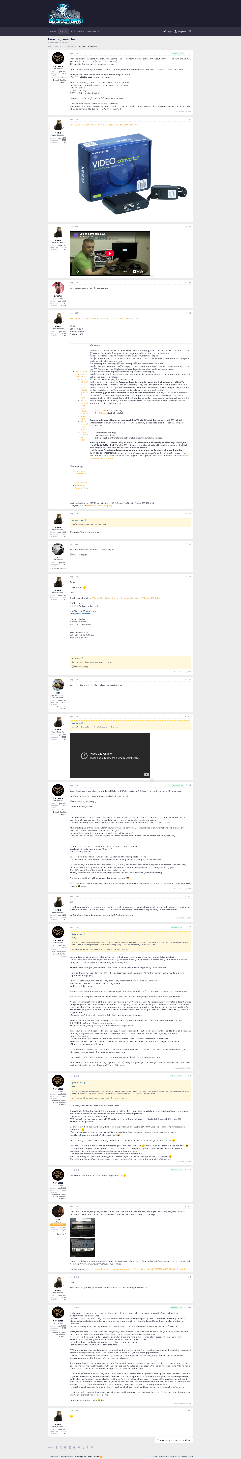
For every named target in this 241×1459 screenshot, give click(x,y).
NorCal (63, 305)
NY (65, 142)
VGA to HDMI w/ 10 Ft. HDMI (84, 383)
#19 (189, 1411)
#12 (189, 896)
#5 (190, 313)
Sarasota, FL (61, 1234)
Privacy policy (80, 1456)
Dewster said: (78, 520)
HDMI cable (103, 413)
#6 (190, 514)
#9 (190, 680)
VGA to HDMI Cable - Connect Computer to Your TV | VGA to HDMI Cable (104, 318)
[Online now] (64, 1215)
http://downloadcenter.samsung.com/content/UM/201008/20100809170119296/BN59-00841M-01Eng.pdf (138, 1269)
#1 (190, 53)
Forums (63, 31)
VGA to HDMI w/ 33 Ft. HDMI (84, 415)
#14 (189, 1076)
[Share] (186, 53)
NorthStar (54, 43)
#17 (189, 1277)
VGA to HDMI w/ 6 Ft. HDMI (84, 436)
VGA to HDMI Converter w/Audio (81, 374)
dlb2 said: (76, 658)
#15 (189, 1170)
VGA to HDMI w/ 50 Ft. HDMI (84, 425)
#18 (189, 1307)
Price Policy (80, 485)
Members (91, 31)
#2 (190, 119)
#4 (190, 283)
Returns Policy (81, 488)
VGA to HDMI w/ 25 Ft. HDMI (84, 404)
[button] (83, 31)
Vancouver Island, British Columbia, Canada (59, 80)
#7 (190, 544)
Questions (80, 471)
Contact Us (80, 473)
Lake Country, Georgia (61, 707)
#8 (190, 577)
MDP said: (76, 723)
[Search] (190, 31)
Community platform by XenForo (171, 1456)
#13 (189, 927)
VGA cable (101, 410)
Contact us (53, 1456)
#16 (189, 1206)
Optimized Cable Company (99, 505)
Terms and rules (66, 1456)
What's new (76, 31)
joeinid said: (77, 934)
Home (53, 31)
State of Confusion (59, 569)
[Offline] (64, 61)
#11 (190, 785)
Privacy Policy (81, 482)
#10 (189, 716)
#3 (190, 227)
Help (90, 1456)
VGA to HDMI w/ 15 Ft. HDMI (84, 394)
